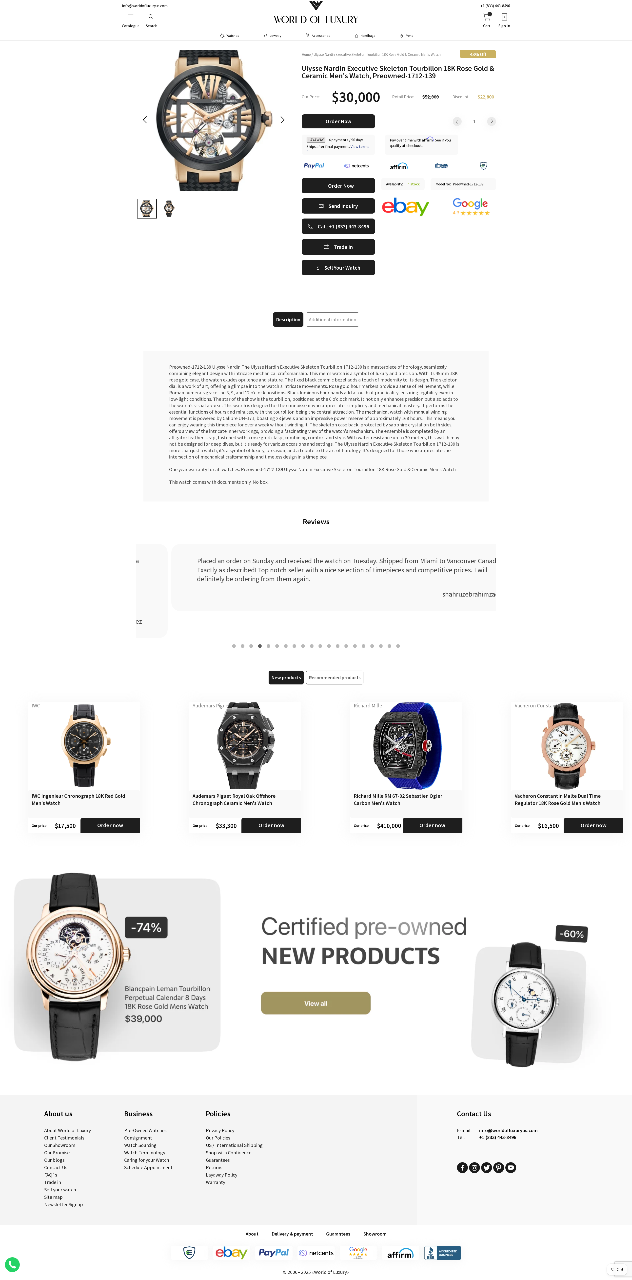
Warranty (215, 1182)
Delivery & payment (292, 1234)
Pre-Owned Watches (145, 1130)
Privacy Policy (220, 1130)
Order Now (338, 121)
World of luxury (316, 19)
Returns (214, 1167)
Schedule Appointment (148, 1167)
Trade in (52, 1182)
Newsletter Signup (63, 1204)
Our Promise (57, 1152)
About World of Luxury (67, 1130)
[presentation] (146, 119)
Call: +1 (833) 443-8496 (343, 226)
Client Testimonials (64, 1138)
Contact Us (55, 1167)
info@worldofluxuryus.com (145, 5)
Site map (53, 1197)
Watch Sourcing (140, 1145)
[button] (234, 646)
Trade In (343, 247)
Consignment (138, 1138)
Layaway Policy (221, 1175)
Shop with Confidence (228, 1152)
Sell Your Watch (342, 267)
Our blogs (54, 1160)
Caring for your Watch (146, 1160)
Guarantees (218, 1160)
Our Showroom (59, 1145)
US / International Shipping (234, 1145)
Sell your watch (60, 1189)
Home (306, 54)
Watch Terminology (144, 1152)
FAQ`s (50, 1175)
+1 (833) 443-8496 (495, 5)
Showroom (375, 1234)
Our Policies (218, 1138)
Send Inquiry (343, 206)
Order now (110, 825)
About (252, 1234)
